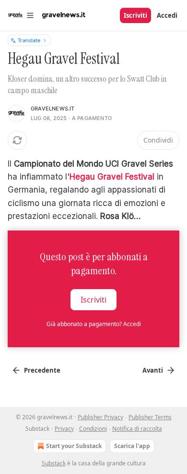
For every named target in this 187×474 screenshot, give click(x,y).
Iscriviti (135, 15)
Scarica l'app (132, 446)
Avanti (152, 370)
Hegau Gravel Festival (112, 177)
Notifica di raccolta (137, 429)
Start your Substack (74, 446)
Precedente (42, 370)
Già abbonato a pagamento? (94, 324)
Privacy (64, 429)
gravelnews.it (53, 108)
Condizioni (93, 429)
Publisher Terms (150, 417)
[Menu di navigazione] (21, 15)
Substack (54, 463)
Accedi (167, 15)
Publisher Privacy (100, 417)
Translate (29, 40)
